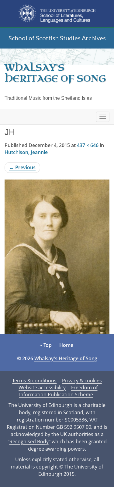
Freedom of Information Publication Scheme (58, 391)
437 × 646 (87, 145)
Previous (22, 167)
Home (66, 345)
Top (47, 345)
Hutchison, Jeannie (26, 152)
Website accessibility (42, 387)
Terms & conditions (34, 380)
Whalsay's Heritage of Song (55, 73)
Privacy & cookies (82, 380)
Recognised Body (29, 441)
